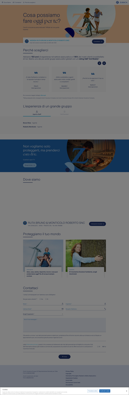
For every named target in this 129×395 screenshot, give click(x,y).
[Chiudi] (126, 391)
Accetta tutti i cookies (104, 390)
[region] (64, 391)
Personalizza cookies (92, 390)
